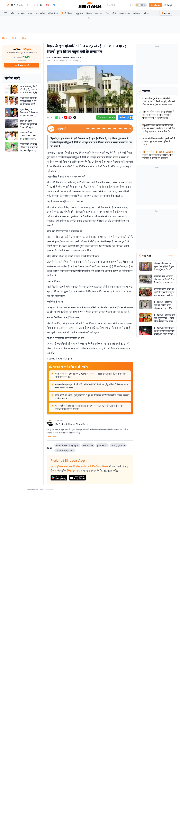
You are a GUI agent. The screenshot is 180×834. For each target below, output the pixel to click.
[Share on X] (74, 117)
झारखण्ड (20, 13)
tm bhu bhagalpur (64, 450)
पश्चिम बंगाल (53, 13)
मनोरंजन (98, 13)
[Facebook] (27, 5)
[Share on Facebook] (61, 117)
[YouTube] (47, 5)
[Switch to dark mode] (141, 5)
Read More (51, 437)
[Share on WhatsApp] (56, 117)
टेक (107, 13)
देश (51, 466)
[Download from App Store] (77, 478)
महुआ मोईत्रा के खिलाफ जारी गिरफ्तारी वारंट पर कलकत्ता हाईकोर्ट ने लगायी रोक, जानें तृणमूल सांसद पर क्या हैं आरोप (89, 407)
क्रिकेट (95, 466)
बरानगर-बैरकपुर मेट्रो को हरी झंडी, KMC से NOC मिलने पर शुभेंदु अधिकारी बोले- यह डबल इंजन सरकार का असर (91, 386)
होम (12, 13)
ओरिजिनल (68, 13)
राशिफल (136, 13)
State (14, 38)
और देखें (170, 256)
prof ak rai (102, 445)
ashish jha (88, 445)
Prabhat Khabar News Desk (73, 424)
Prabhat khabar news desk (68, 57)
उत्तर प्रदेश (40, 13)
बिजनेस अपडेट (80, 466)
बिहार (30, 13)
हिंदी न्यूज (71, 470)
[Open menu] (5, 13)
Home (5, 38)
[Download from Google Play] (58, 478)
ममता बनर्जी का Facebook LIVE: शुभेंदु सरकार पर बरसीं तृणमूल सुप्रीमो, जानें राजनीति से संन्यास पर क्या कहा (91, 375)
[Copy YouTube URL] (65, 117)
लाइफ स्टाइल (124, 13)
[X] (41, 5)
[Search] (130, 5)
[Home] (90, 5)
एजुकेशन (79, 13)
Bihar (24, 38)
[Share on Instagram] (70, 117)
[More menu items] (148, 13)
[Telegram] (54, 5)
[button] (90, 89)
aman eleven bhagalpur (67, 445)
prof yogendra (118, 445)
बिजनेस (89, 13)
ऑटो (114, 13)
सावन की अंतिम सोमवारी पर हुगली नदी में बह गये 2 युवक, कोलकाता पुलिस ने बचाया (158, 141)
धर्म (144, 13)
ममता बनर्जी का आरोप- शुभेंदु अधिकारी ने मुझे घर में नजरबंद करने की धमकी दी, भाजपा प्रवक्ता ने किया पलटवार (92, 397)
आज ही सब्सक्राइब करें (22, 65)
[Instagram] (34, 5)
